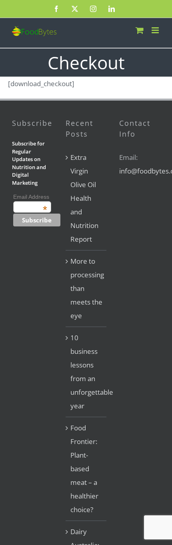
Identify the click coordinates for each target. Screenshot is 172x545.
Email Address (31, 197)
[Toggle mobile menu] (156, 30)
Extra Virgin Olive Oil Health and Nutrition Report (84, 198)
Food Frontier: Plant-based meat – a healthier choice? (84, 468)
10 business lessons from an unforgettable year (86, 371)
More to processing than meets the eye (86, 288)
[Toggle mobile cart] (140, 30)
